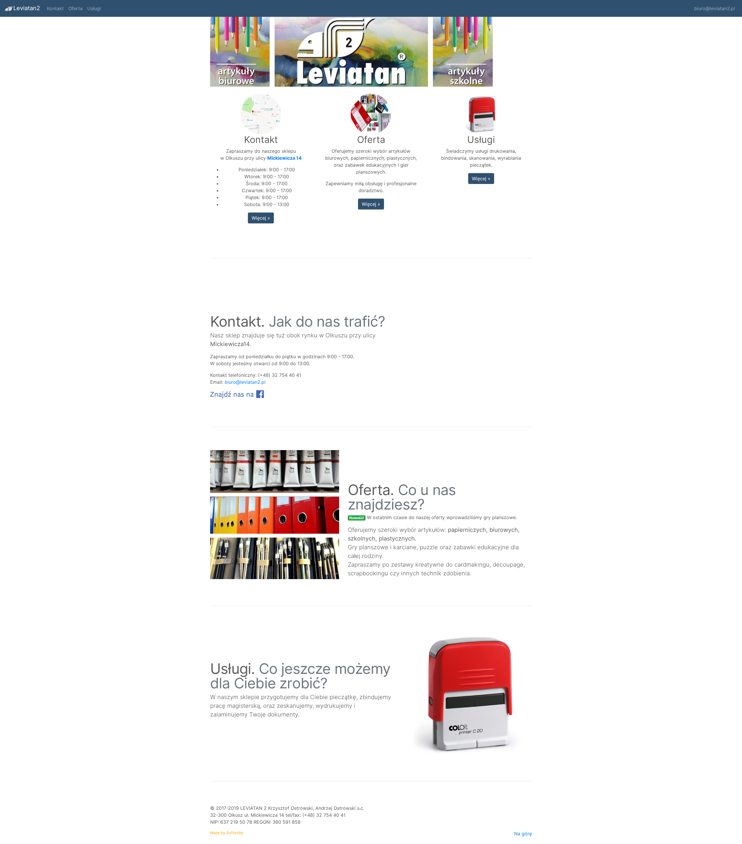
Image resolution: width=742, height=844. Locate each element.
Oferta (75, 8)
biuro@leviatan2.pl (714, 8)
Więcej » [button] (261, 218)
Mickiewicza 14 (284, 158)
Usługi (94, 8)
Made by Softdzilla (226, 833)
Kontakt (55, 8)
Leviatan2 (26, 8)
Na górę (523, 833)
